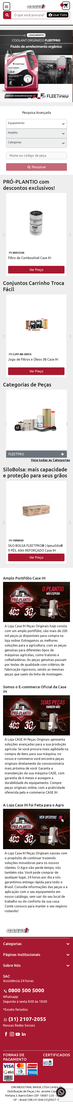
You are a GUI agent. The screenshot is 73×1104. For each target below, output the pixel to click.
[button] (29, 98)
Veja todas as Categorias (50, 460)
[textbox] (36, 123)
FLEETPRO (16, 454)
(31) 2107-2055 (27, 1019)
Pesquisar (38, 167)
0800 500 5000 (26, 990)
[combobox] (36, 124)
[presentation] (3, 234)
